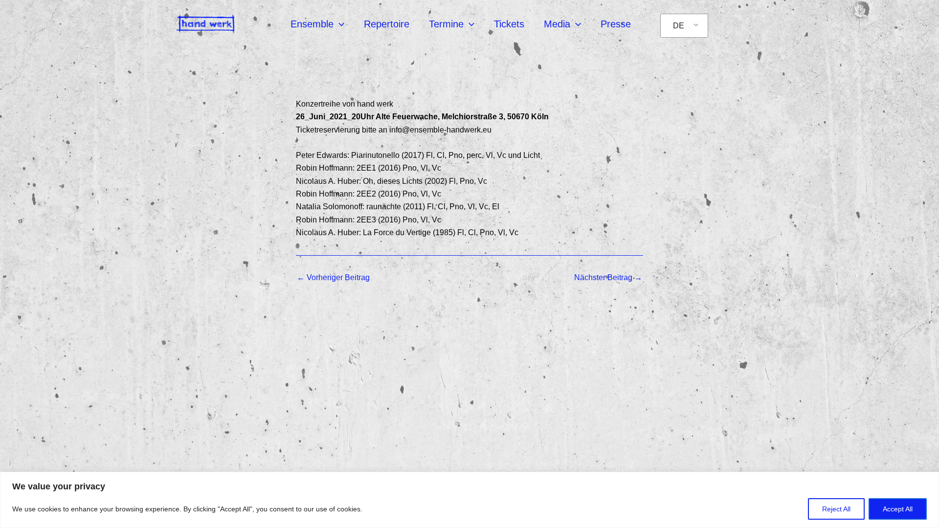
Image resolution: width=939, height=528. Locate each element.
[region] (469, 500)
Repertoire (386, 24)
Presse (616, 24)
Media (557, 24)
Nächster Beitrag (608, 278)
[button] (339, 24)
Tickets (509, 24)
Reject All (836, 509)
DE (678, 26)
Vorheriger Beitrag (333, 278)
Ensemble (312, 24)
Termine (446, 24)
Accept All (898, 509)
